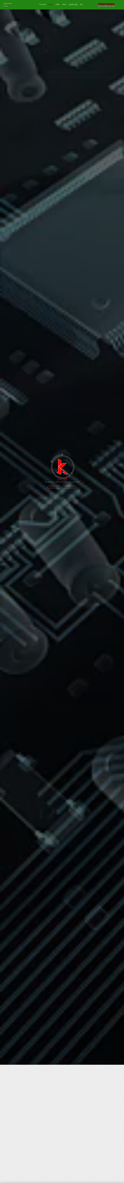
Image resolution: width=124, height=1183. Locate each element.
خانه (81, 4)
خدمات (64, 4)
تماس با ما (42, 4)
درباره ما (50, 4)
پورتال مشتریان (73, 4)
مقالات (57, 4)
